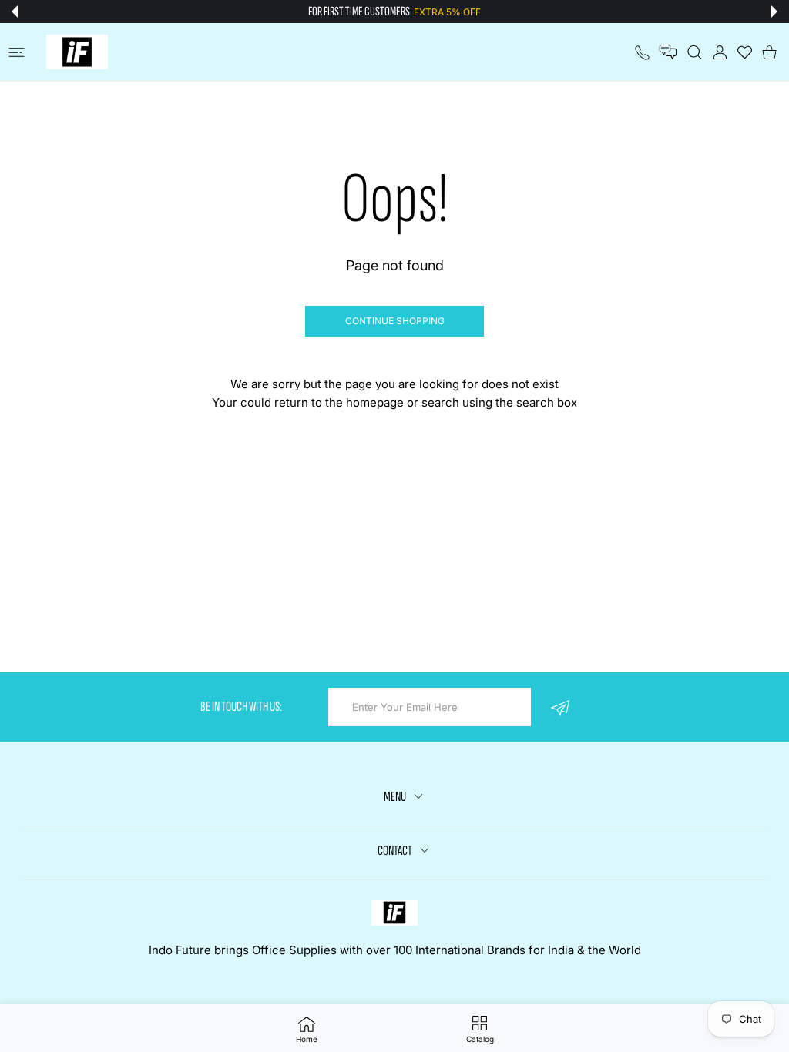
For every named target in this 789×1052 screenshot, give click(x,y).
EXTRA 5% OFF (447, 12)
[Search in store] (694, 52)
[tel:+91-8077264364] (642, 52)
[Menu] (16, 52)
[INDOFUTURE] (77, 52)
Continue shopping (395, 321)
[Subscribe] (560, 707)
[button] (15, 11)
